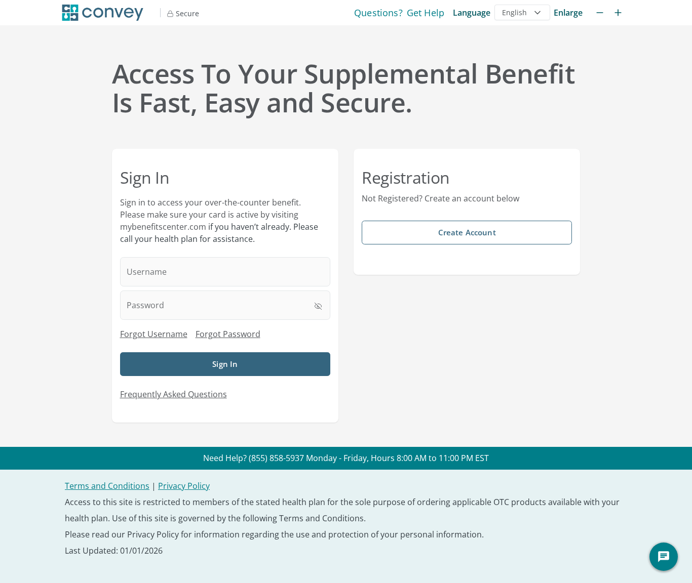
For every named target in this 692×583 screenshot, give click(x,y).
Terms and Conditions (107, 485)
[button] (522, 12)
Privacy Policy (184, 485)
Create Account (467, 232)
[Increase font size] (618, 13)
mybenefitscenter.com (163, 226)
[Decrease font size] (600, 13)
